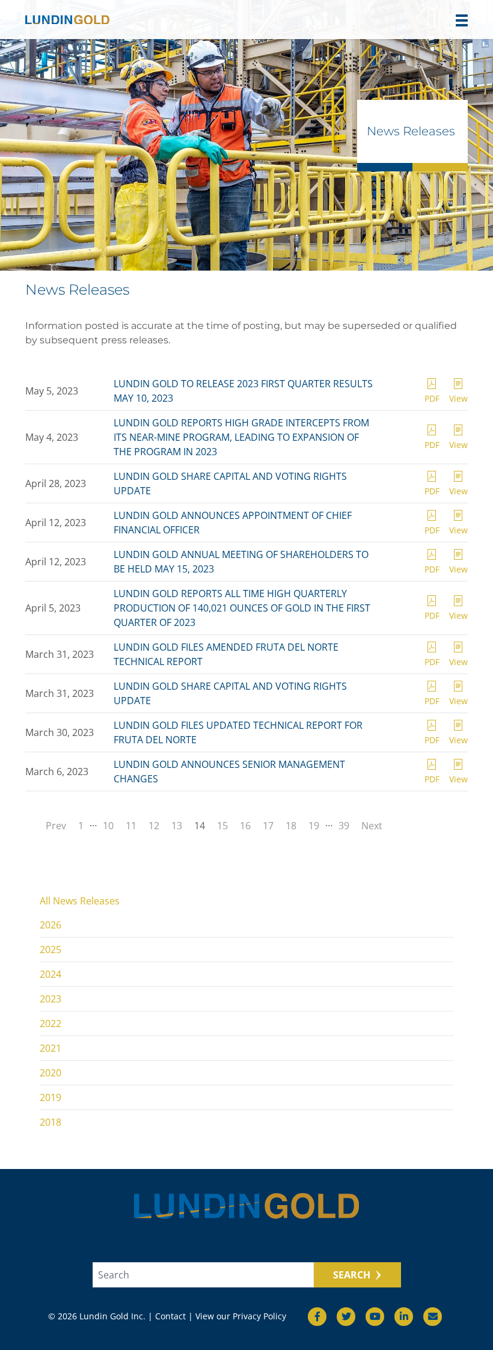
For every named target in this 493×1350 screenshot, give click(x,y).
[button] (462, 20)
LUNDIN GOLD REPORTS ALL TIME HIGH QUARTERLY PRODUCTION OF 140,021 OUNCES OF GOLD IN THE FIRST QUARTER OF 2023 (242, 608)
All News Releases (80, 900)
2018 (50, 1122)
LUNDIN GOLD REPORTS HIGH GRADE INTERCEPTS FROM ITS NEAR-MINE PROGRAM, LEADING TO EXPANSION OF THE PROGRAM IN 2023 (241, 437)
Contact (170, 1316)
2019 (50, 1097)
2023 (50, 998)
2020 (50, 1072)
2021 (50, 1048)
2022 (50, 1023)
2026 (50, 924)
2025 (50, 949)
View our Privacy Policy (240, 1316)
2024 (50, 974)
